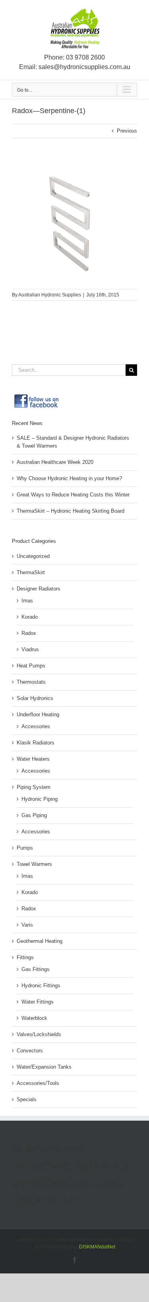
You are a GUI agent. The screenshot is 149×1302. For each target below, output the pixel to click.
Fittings (25, 957)
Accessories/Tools (38, 1083)
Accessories (35, 726)
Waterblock (34, 1018)
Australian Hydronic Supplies (49, 295)
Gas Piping (34, 815)
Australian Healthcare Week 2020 (55, 462)
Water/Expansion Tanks (44, 1067)
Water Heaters (33, 759)
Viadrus (30, 649)
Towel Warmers (34, 864)
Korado (29, 617)
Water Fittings (37, 1002)
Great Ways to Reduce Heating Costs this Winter (73, 495)
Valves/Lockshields (39, 1034)
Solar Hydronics (35, 698)
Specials (27, 1099)
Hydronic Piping (39, 799)
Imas (27, 601)
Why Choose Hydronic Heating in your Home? (69, 478)
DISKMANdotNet (97, 1247)
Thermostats (31, 682)
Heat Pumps (31, 666)
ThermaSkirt (31, 572)
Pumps (25, 848)
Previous (127, 131)
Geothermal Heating (39, 941)
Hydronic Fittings (40, 986)
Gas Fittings (35, 969)
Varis (27, 925)
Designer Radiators (38, 589)
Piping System (33, 787)
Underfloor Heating (38, 714)
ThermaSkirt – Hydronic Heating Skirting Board (70, 511)
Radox (28, 633)
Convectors (30, 1051)
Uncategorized (33, 556)
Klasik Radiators (35, 743)
